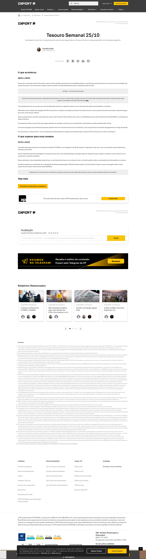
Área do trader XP (80, 490)
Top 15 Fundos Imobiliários (55, 467)
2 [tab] (73, 329)
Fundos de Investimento (26, 485)
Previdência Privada (25, 494)
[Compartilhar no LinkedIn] (83, 61)
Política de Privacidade (82, 476)
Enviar (116, 238)
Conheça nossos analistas (112, 466)
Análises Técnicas (24, 481)
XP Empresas (79, 485)
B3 (23, 544)
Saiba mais (55, 553)
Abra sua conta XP (121, 3)
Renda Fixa (26, 15)
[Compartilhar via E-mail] (88, 61)
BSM (30, 544)
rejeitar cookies (96, 551)
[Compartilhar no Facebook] (68, 61)
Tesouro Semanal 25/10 (51, 15)
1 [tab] (70, 329)
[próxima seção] (80, 328)
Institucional (78, 471)
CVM (38, 544)
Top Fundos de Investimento (56, 481)
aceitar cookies (117, 551)
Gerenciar (44, 553)
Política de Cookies (81, 481)
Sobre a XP (78, 467)
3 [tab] (76, 329)
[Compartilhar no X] (73, 61)
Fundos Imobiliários (25, 467)
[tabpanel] (31, 305)
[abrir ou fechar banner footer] (141, 548)
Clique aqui (113, 198)
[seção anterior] (65, 328)
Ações (20, 476)
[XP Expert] (26, 3)
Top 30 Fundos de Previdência (57, 485)
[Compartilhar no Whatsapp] (78, 61)
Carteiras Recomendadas (55, 471)
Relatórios (37, 15)
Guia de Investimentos (26, 471)
